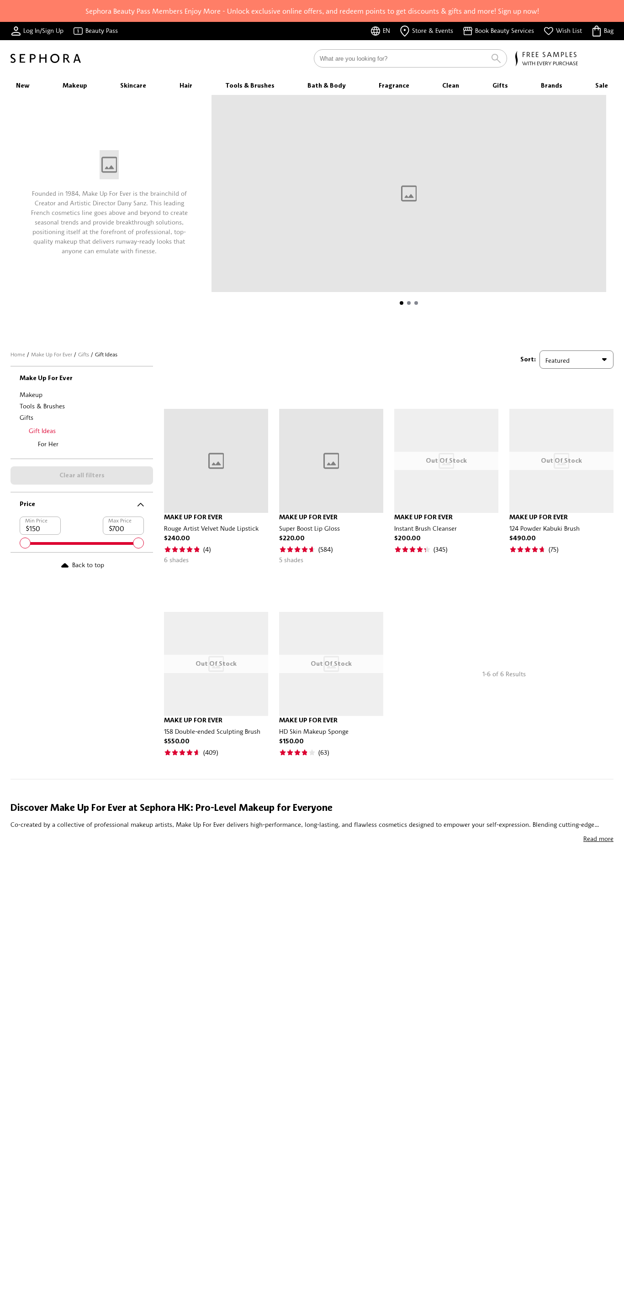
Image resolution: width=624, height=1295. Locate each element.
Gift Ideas (42, 430)
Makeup (31, 394)
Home (18, 354)
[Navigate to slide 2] (408, 303)
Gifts (83, 354)
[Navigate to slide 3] (416, 303)
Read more (598, 838)
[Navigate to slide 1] (401, 303)
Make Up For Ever (51, 354)
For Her (48, 444)
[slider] (25, 543)
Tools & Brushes (42, 406)
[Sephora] (46, 58)
